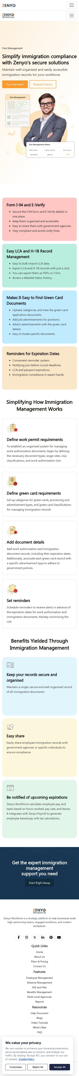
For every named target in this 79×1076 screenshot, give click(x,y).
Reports (39, 1001)
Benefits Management (39, 992)
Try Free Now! (15, 84)
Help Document (39, 1013)
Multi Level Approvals (39, 997)
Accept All (59, 1067)
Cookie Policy (26, 1059)
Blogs (40, 1018)
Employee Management (39, 978)
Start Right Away (39, 883)
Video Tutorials (39, 1023)
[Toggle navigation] (72, 5)
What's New (39, 1027)
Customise (16, 1067)
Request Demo (42, 84)
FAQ (39, 1032)
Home (39, 952)
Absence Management (39, 982)
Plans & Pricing (39, 961)
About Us (39, 957)
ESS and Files (39, 987)
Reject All (38, 1067)
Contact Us (39, 966)
